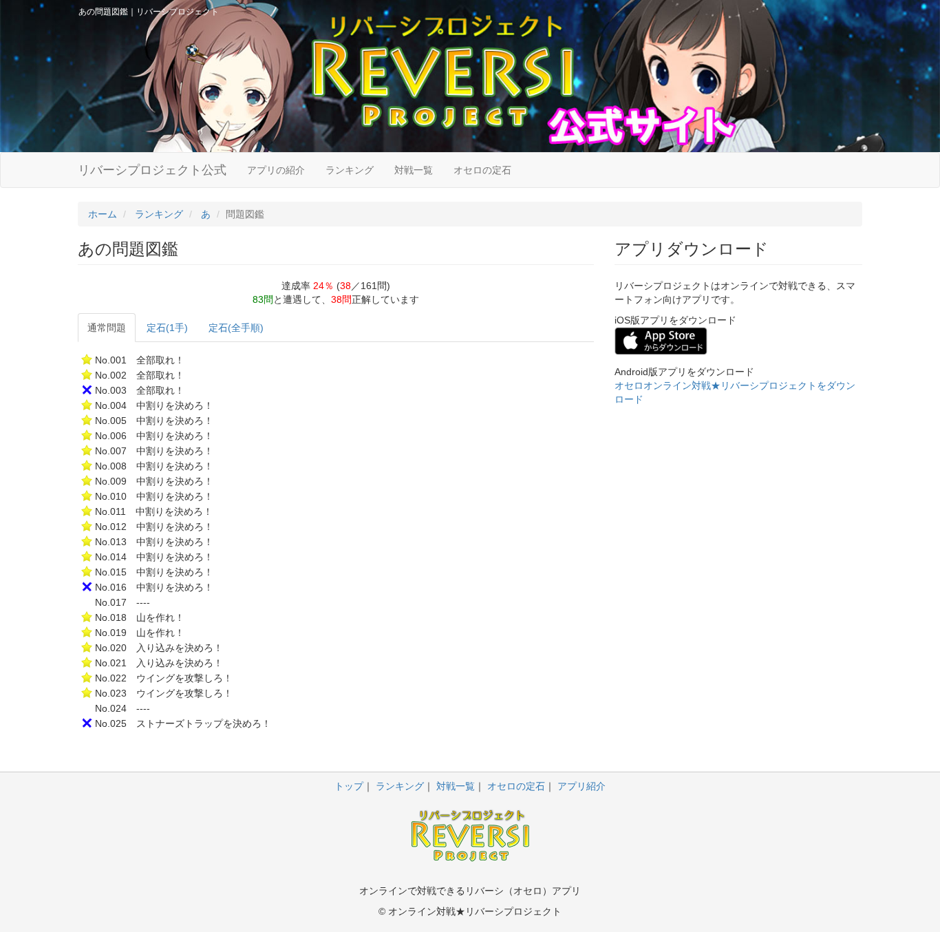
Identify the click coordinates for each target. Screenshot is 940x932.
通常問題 (106, 327)
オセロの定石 (482, 170)
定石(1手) (167, 327)
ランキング (349, 170)
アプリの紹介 (276, 170)
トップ (348, 786)
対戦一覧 (413, 170)
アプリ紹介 (581, 786)
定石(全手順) (236, 327)
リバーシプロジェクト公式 (152, 170)
